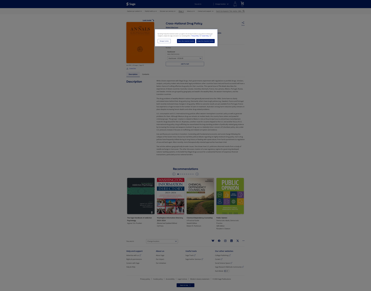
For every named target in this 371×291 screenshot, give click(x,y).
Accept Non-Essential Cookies (205, 41)
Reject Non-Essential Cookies (186, 41)
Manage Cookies (164, 41)
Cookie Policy (205, 36)
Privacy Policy (195, 36)
